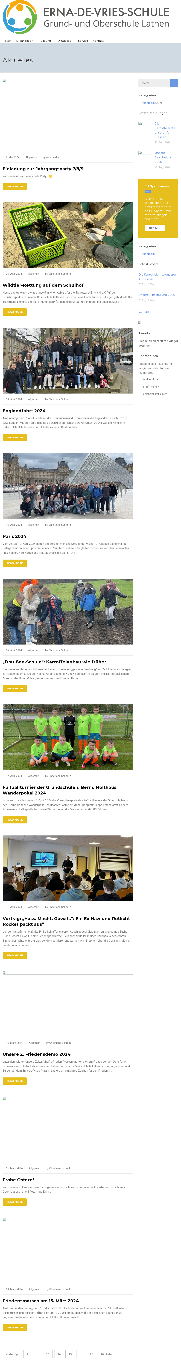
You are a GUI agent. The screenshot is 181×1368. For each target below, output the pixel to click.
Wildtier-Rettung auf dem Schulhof (43, 285)
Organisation (24, 40)
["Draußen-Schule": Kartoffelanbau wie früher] (68, 611)
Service (83, 40)
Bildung (45, 40)
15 (70, 1354)
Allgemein (31, 157)
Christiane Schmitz (60, 273)
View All (143, 312)
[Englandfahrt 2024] (68, 360)
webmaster (52, 157)
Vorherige (12, 1354)
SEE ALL (154, 228)
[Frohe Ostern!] (68, 1129)
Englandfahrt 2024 (24, 410)
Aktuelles (64, 40)
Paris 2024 (14, 536)
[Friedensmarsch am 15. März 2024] (68, 1250)
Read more (15, 186)
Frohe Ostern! (18, 1179)
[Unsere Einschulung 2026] (144, 157)
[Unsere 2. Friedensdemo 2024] (68, 1003)
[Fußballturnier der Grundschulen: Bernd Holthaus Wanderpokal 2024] (68, 736)
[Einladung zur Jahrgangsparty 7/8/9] (68, 115)
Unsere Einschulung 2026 (163, 157)
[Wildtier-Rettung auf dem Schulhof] (68, 235)
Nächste (106, 1354)
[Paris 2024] (68, 485)
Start (8, 40)
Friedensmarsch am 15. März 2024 (41, 1300)
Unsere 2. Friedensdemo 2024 (37, 1054)
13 (47, 1354)
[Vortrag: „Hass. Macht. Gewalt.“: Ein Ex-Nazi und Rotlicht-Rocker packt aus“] (68, 868)
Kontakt (98, 40)
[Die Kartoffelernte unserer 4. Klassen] (144, 127)
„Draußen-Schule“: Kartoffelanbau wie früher (54, 661)
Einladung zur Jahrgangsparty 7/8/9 (43, 168)
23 (91, 1354)
